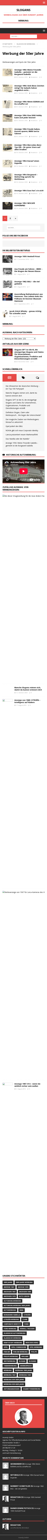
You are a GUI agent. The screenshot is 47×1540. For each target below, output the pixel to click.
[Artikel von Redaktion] (6, 1528)
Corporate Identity (12, 1324)
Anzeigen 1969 (25, 1292)
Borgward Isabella (12, 1315)
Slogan (22, 1361)
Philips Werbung (11, 1356)
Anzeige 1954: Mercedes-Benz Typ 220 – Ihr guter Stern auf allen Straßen (27, 147)
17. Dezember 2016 (22, 259)
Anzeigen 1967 (10, 1292)
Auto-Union (24, 1296)
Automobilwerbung (12, 1301)
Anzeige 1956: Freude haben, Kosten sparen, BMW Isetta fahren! (27, 131)
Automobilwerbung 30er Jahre (17, 1305)
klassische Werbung (12, 1338)
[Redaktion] (6, 1500)
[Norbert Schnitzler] (6, 1489)
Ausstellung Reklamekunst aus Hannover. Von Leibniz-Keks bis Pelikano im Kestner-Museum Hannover (28, 297)
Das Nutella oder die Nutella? (17, 439)
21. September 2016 (22, 304)
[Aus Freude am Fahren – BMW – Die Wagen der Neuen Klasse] (8, 271)
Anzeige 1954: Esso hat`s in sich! (28, 190)
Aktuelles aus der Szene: (16, 343)
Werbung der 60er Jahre (14, 1384)
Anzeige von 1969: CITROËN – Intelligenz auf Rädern (27, 701)
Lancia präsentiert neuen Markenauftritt (22, 434)
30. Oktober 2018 (21, 77)
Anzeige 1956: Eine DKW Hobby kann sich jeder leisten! (28, 116)
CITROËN (27, 1315)
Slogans (32, 1361)
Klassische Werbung (26, 44)
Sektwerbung (9, 1361)
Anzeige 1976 (23, 1287)
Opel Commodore (18, 1347)
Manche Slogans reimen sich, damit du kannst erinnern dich (28, 688)
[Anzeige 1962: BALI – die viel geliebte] (8, 284)
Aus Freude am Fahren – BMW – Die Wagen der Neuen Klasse (28, 270)
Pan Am (7, 1352)
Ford (26, 1324)
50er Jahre (8, 1282)
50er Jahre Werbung (24, 1282)
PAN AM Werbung (20, 1352)
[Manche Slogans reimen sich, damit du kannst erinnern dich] (8, 690)
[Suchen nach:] (23, 36)
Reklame (24, 1356)
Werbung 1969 (25, 1375)
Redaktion (34, 77)
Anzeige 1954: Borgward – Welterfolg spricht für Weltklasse (26, 176)
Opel (6, 1347)
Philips (34, 1352)
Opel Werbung (36, 1347)
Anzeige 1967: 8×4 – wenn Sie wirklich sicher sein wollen (27, 1085)
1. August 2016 (21, 274)
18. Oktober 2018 (21, 152)
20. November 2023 (22, 362)
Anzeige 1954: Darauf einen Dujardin (26, 162)
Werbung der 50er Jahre (14, 1380)
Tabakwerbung (10, 1366)
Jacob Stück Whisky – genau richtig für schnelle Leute (25, 312)
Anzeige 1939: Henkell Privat (27, 256)
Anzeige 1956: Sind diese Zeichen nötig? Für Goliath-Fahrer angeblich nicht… (29, 88)
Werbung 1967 (10, 1375)
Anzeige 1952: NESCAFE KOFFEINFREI (24, 204)
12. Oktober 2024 (21, 693)
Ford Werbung (10, 1329)
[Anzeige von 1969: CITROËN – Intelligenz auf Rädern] (8, 792)
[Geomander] (6, 1467)
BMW (21, 1310)
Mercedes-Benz (32, 1343)
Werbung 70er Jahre (23, 1370)
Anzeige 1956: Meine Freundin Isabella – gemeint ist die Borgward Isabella (27, 72)
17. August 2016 (21, 705)
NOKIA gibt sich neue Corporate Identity (22, 430)
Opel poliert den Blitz (14, 426)
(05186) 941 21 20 (9, 1448)
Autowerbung (10, 1310)
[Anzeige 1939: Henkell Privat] (8, 259)
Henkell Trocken (27, 1329)
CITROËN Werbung (11, 1319)
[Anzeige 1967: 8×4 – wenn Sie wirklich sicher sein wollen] (8, 1176)
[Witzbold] (6, 1478)
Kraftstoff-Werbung (13, 1343)
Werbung (8, 1370)
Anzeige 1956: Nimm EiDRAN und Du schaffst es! (29, 102)
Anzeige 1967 (9, 1287)
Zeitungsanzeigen (11, 1389)
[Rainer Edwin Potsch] (6, 1511)
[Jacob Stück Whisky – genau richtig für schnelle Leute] (5, 314)
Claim (24, 1319)
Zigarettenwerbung (31, 1389)
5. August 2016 (21, 287)
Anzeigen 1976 (10, 1296)
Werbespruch (26, 1366)
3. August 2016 (21, 1089)
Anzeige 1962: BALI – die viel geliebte (27, 282)
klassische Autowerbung (14, 1333)
